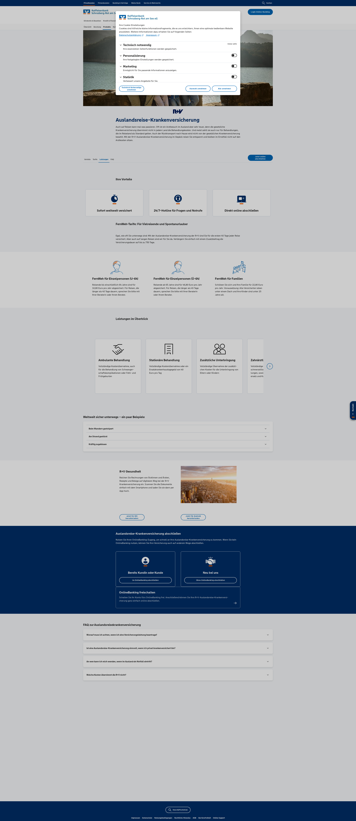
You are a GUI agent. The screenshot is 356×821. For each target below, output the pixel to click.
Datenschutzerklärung (130, 35)
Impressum (151, 35)
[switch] (234, 55)
